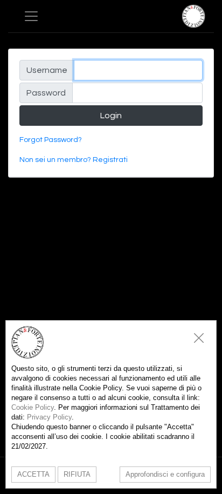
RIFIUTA (77, 474)
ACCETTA (33, 474)
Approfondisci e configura (165, 474)
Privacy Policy (49, 417)
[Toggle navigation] (31, 16)
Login (111, 115)
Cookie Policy (32, 407)
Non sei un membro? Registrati (73, 160)
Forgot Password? (50, 140)
